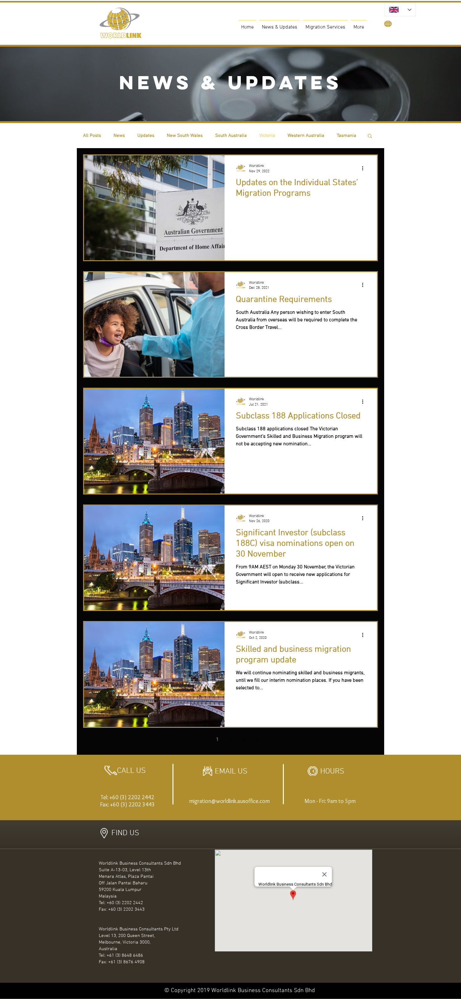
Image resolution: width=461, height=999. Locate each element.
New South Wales (185, 135)
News (119, 135)
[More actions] (364, 168)
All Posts (92, 135)
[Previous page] (204, 739)
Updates (145, 135)
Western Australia (306, 135)
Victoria (267, 135)
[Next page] (256, 739)
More (342, 135)
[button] (370, 136)
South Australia (231, 135)
